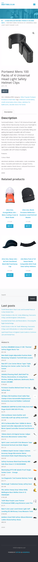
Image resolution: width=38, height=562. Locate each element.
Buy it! (5, 91)
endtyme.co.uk (8, 4)
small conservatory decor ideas (11, 102)
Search (3, 295)
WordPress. (26, 552)
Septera (18, 552)
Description (8, 112)
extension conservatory (26, 99)
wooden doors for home (17, 104)
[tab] (8, 112)
